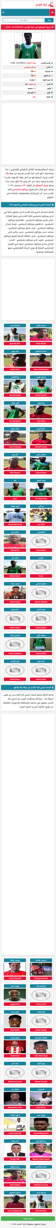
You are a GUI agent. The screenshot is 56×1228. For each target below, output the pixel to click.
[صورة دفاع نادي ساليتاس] (15, 1156)
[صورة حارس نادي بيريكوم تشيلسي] (15, 521)
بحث (49, 20)
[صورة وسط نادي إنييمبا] (41, 1130)
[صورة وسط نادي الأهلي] (41, 975)
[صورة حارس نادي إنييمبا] (41, 1156)
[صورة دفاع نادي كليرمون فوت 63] (15, 1027)
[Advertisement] (28, 132)
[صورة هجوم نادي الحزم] (41, 1001)
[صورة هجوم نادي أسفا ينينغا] (41, 1182)
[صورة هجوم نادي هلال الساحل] (41, 1027)
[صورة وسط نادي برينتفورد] (15, 1053)
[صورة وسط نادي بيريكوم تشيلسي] (41, 340)
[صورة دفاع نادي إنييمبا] (15, 1130)
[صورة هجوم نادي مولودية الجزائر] (15, 1001)
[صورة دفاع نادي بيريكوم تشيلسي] (15, 392)
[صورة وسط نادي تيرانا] (41, 1078)
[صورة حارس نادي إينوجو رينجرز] (41, 1104)
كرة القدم (41, 4)
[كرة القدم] (52, 12)
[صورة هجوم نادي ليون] (15, 975)
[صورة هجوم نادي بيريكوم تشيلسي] (15, 340)
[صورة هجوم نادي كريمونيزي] (41, 1053)
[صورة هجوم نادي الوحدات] (15, 1078)
